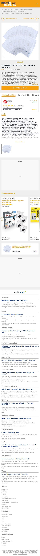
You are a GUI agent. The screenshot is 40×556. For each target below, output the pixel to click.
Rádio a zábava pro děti (6, 541)
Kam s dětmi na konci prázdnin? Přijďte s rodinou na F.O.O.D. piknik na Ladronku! (19, 353)
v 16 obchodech (6, 239)
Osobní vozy (4, 493)
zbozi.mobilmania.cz (6, 9)
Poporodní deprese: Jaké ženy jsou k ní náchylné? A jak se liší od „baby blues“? (19, 448)
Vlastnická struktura (22, 554)
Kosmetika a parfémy (6, 523)
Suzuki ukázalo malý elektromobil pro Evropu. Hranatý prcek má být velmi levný (19, 366)
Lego (2, 520)
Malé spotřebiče (18, 9)
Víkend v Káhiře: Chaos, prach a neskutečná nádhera (13, 426)
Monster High (4, 516)
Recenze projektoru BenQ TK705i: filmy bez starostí (13, 379)
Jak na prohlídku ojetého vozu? (8, 498)
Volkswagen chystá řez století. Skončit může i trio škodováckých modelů (17, 396)
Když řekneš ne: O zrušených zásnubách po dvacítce (13, 438)
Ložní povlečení (5, 529)
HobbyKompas (4, 500)
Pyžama (3, 521)
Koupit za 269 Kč (20, 88)
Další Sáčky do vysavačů (8, 198)
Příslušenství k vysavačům (8, 11)
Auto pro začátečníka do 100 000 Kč (9, 502)
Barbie (2, 518)
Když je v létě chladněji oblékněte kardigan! (11, 352)
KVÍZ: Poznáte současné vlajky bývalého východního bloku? (15, 421)
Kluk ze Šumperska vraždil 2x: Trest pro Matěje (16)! (13, 308)
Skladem (34, 102)
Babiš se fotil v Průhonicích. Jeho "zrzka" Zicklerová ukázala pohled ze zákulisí (19, 476)
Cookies (30, 552)
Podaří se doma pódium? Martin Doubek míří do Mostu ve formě (15, 362)
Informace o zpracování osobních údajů (18, 552)
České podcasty (5, 539)
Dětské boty (4, 527)
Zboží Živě (3, 491)
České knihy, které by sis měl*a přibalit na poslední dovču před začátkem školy (19, 434)
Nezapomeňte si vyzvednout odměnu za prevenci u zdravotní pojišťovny (17, 452)
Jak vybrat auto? (5, 508)
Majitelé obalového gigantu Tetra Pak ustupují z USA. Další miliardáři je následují (19, 395)
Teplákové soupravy (6, 525)
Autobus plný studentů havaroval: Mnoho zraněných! (13, 336)
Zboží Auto (3, 504)
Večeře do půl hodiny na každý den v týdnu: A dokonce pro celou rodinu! (17, 407)
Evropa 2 (3, 545)
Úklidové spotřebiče (28, 9)
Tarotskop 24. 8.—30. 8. (6, 436)
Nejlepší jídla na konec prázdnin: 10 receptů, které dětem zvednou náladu (18, 409)
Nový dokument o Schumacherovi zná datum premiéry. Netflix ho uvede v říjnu (19, 364)
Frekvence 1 (4, 543)
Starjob (3, 537)
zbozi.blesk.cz (4, 496)
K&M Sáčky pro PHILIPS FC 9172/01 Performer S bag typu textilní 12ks (12, 108)
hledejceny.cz (4, 489)
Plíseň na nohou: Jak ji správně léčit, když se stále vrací (14, 450)
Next (37, 219)
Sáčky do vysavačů (21, 11)
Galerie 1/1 (20, 62)
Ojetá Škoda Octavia (6, 506)
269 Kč (34, 109)
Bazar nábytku (4, 531)
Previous (2, 219)
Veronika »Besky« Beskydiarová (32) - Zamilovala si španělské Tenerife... (18, 350)
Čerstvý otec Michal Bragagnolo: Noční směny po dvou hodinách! (16, 334)
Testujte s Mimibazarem (6, 514)
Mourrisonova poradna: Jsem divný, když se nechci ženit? (14, 461)
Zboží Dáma (4, 494)
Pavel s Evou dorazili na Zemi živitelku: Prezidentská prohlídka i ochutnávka (18, 306)
